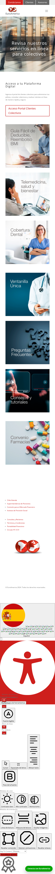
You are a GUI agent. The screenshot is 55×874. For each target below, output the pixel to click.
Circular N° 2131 (13, 530)
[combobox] (27, 620)
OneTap (13, 700)
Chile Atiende (12, 500)
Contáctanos (14, 2)
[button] (1, 639)
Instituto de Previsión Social (17, 510)
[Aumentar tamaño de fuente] (4, 700)
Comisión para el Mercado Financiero (21, 507)
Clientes (29, 2)
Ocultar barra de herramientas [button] (13, 703)
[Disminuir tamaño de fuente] (4, 706)
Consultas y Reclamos (15, 519)
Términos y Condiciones (16, 523)
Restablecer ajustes (8, 854)
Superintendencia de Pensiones (18, 504)
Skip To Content (6, 851)
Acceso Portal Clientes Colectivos (22, 111)
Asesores (42, 2)
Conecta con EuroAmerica (39, 868)
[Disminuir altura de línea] (4, 732)
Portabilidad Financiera (15, 526)
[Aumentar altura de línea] (4, 727)
